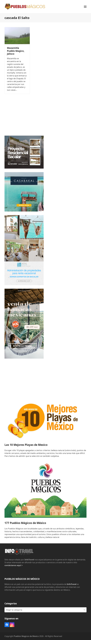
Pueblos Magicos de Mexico (26, 636)
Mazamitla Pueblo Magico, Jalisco (15, 50)
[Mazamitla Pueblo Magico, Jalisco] (17, 35)
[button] (85, 7)
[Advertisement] (45, 115)
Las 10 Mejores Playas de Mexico (26, 445)
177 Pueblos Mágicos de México (25, 523)
